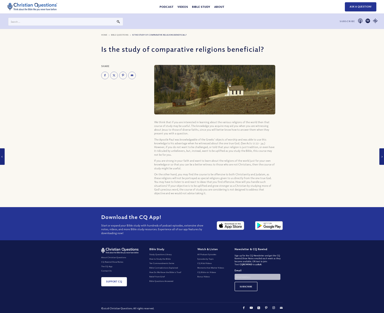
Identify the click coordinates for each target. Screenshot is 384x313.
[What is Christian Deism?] (381, 156)
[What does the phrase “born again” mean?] (2, 156)
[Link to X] (258, 308)
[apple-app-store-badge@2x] (230, 225)
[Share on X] (114, 75)
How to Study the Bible (160, 259)
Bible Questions (120, 35)
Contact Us (106, 271)
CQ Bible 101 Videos (206, 272)
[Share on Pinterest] (123, 75)
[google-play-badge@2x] (269, 225)
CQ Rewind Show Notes (112, 262)
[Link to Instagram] (274, 308)
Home (104, 35)
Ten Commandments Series (161, 263)
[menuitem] (167, 6)
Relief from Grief (157, 276)
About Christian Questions (113, 257)
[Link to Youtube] (251, 308)
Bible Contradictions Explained (163, 268)
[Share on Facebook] (105, 75)
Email (239, 270)
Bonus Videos (203, 276)
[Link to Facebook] (244, 308)
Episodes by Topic (205, 259)
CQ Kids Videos (204, 263)
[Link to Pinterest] (266, 308)
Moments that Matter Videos (210, 268)
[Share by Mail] (132, 75)
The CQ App (106, 266)
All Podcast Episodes (206, 254)
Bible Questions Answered (161, 281)
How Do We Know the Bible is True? (165, 272)
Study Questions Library (160, 254)
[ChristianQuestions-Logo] (32, 9)
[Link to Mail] (281, 308)
